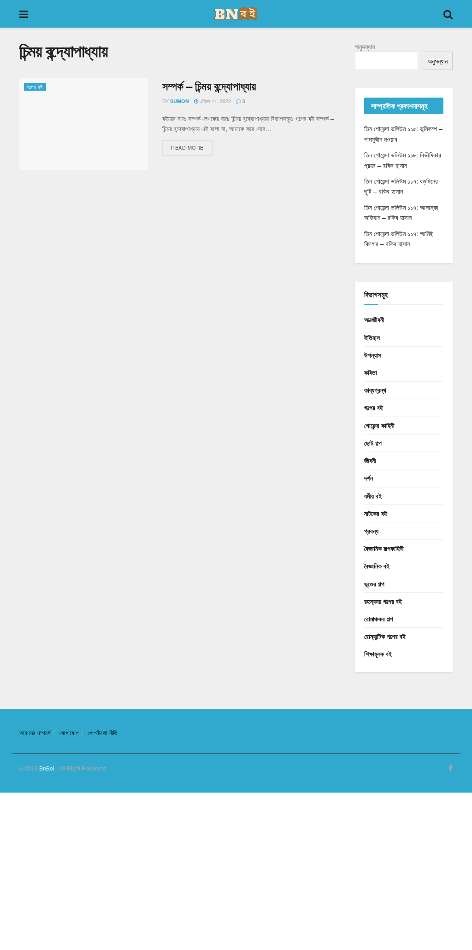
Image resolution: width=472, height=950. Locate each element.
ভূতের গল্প (374, 583)
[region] (236, 870)
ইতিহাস (372, 337)
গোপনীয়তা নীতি (102, 732)
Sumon (179, 101)
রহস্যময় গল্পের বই (383, 601)
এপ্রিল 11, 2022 (214, 100)
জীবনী (370, 460)
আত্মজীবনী (374, 319)
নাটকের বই (375, 513)
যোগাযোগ (68, 732)
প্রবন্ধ (371, 530)
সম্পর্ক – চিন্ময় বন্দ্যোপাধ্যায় (209, 85)
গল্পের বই (35, 86)
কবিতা (370, 372)
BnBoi (46, 768)
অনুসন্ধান (365, 46)
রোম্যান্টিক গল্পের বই (385, 636)
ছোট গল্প (373, 442)
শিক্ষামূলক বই (378, 653)
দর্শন (368, 477)
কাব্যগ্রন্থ (375, 389)
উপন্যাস (372, 354)
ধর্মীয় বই (373, 495)
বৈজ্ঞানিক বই (376, 565)
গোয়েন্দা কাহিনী (379, 425)
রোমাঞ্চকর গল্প (378, 618)
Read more (187, 147)
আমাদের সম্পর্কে (34, 732)
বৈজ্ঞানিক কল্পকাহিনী (384, 548)
